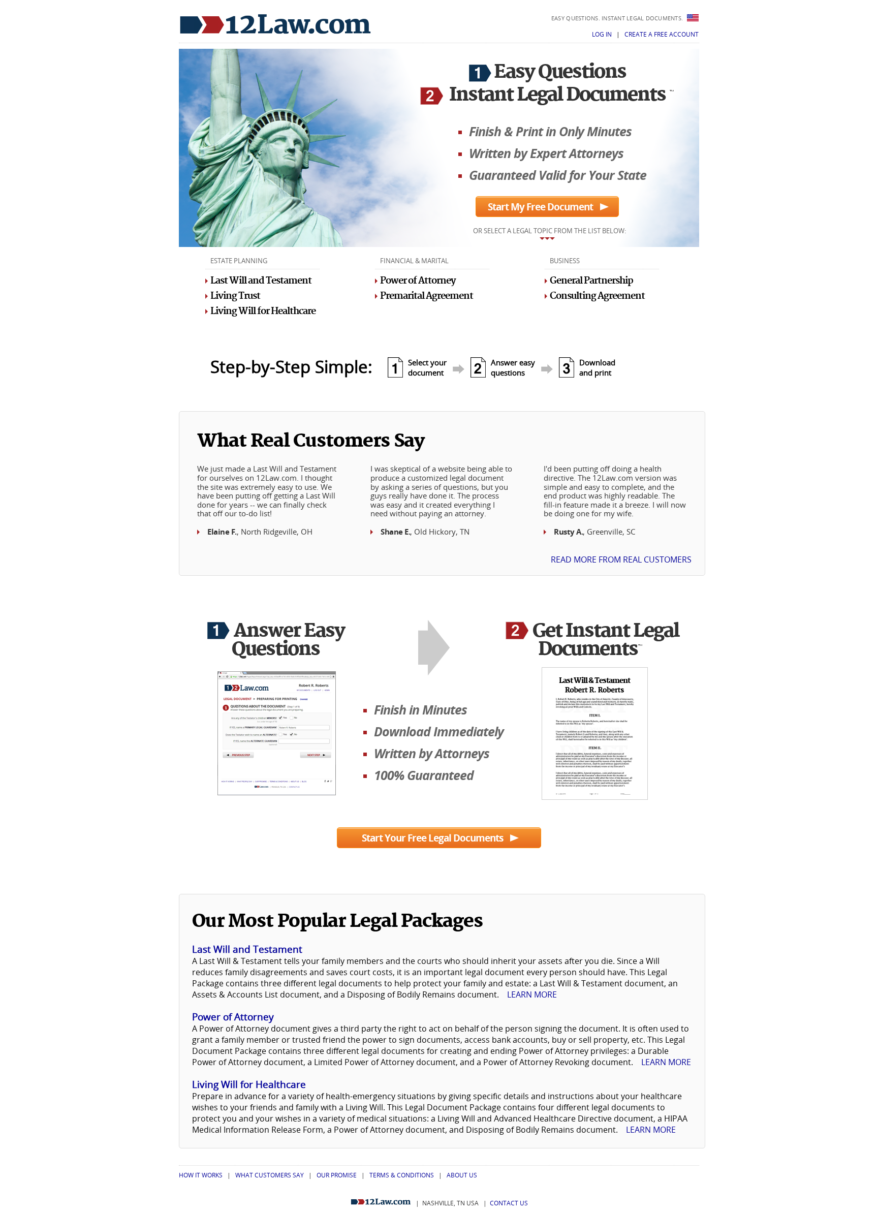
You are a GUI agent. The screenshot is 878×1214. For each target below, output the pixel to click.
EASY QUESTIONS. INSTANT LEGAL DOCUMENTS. (618, 18)
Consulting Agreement (597, 296)
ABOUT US (462, 1175)
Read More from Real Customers (621, 559)
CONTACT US (509, 1203)
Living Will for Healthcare (263, 311)
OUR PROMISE (337, 1175)
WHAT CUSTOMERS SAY (269, 1175)
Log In (602, 34)
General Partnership (591, 281)
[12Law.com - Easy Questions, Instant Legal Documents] (275, 25)
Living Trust (235, 296)
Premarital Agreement (426, 296)
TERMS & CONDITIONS (401, 1175)
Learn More (532, 994)
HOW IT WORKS (201, 1175)
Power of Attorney (418, 281)
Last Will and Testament (260, 281)
